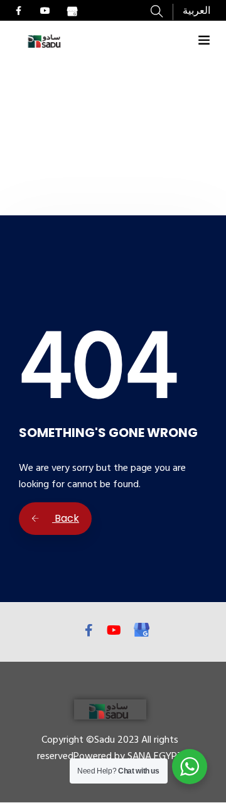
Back (65, 518)
